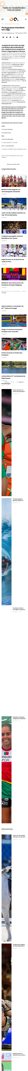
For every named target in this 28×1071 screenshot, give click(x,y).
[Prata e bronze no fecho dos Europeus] (7, 442)
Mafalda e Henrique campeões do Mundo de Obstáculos (19, 718)
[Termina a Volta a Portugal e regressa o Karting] (7, 660)
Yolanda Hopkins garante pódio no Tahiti (18, 500)
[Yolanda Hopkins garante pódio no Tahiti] (7, 551)
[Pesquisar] (25, 19)
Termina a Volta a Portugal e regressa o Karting (19, 609)
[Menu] (3, 19)
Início (3, 24)
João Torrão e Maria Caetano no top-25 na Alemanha (19, 837)
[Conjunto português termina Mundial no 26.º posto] (7, 997)
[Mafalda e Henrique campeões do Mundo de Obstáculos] (7, 769)
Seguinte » (21, 382)
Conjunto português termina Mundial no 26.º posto (19, 946)
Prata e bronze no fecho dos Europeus (19, 390)
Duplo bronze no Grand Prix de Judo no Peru (19, 1055)
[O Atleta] (14, 19)
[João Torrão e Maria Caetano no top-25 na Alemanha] (7, 888)
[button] (3, 37)
